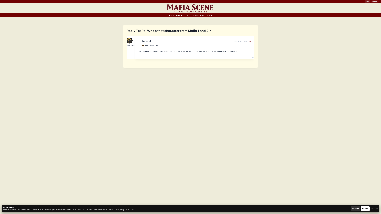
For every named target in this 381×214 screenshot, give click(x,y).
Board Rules (180, 15)
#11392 (249, 41)
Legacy (209, 15)
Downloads (199, 15)
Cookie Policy (130, 210)
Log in (367, 1)
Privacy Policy (119, 210)
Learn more (374, 208)
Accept (365, 208)
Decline (355, 208)
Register (374, 1)
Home (171, 15)
